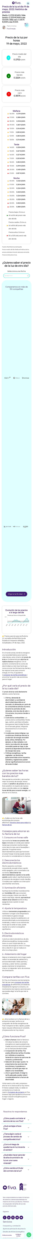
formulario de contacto (16, 1092)
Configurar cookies (18, 1235)
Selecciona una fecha (16, 271)
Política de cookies (7, 1235)
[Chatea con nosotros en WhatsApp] (29, 1235)
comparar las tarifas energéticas (14, 675)
